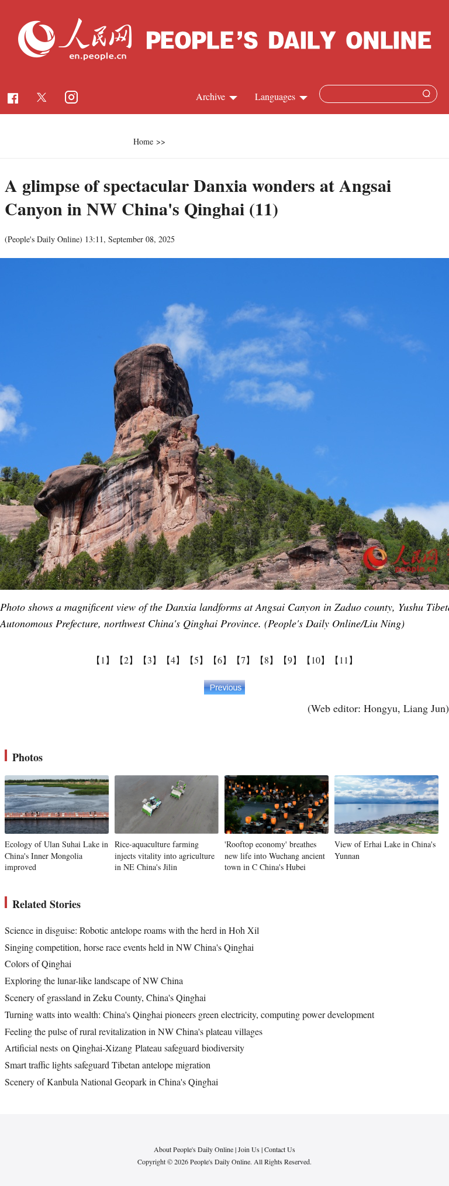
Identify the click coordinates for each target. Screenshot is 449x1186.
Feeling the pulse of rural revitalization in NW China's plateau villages (134, 1031)
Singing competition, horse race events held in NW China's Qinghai (129, 947)
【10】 (316, 660)
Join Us (249, 1149)
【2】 (126, 660)
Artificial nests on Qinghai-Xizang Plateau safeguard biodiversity (124, 1047)
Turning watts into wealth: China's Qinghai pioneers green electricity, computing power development (189, 1014)
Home (143, 141)
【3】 (149, 660)
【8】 (266, 660)
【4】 (173, 660)
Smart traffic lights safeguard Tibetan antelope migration (107, 1064)
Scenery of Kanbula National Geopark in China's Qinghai (111, 1081)
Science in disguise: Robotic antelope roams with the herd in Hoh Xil (132, 930)
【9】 (290, 660)
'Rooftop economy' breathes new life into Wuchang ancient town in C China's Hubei (274, 855)
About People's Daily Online (193, 1149)
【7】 (243, 660)
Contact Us (279, 1149)
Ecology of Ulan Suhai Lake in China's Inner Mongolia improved (56, 855)
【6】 (220, 660)
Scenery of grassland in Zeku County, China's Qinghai (105, 997)
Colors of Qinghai (38, 963)
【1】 (103, 660)
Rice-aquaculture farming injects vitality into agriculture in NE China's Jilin (165, 855)
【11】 (344, 660)
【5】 (196, 660)
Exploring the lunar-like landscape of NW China (94, 980)
